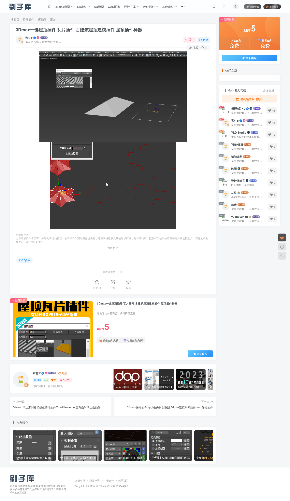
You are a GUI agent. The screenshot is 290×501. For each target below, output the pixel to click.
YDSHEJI (237, 144)
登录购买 (201, 354)
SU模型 (99, 7)
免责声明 (94, 480)
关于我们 (123, 480)
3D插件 (42, 19)
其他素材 (168, 7)
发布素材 (268, 90)
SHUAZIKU (238, 108)
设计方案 (130, 7)
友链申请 (80, 480)
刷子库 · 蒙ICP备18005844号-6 (111, 486)
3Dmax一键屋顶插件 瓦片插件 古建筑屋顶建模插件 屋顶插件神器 (79, 29)
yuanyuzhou (239, 217)
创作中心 (254, 6)
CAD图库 (114, 7)
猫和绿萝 (236, 156)
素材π (29, 38)
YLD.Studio (238, 132)
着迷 (234, 205)
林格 (234, 193)
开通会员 (274, 6)
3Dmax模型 (62, 7)
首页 (16, 19)
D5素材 (82, 7)
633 (39, 379)
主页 (48, 7)
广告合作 (109, 480)
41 (55, 379)
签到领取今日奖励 (251, 99)
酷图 (234, 168)
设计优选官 (238, 181)
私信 (205, 40)
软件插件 (149, 7)
